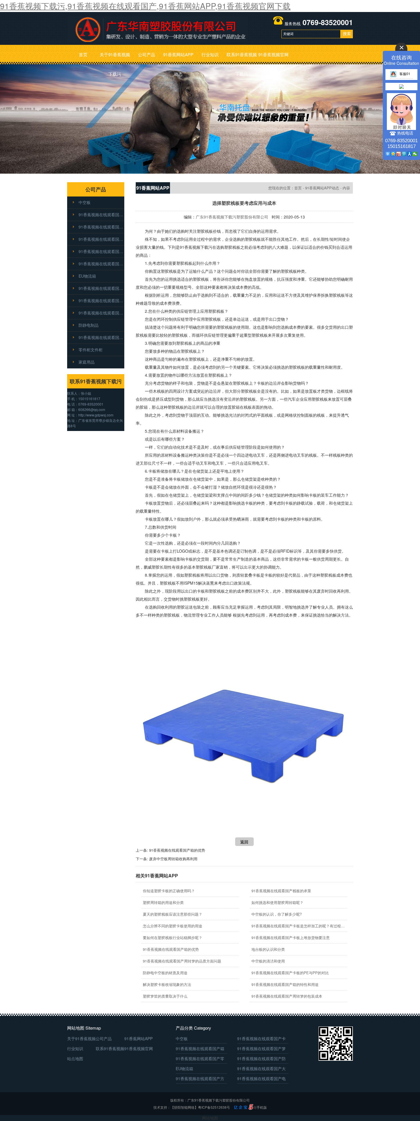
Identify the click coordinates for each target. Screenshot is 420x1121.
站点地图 (75, 1058)
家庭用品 (87, 362)
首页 (83, 54)
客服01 (404, 73)
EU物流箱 (87, 276)
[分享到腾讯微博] (404, 154)
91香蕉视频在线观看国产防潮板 (101, 263)
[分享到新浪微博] (398, 154)
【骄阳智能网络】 (184, 1107)
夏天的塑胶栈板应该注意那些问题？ (172, 914)
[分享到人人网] (409, 154)
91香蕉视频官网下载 (273, 57)
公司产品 (146, 54)
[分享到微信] (415, 154)
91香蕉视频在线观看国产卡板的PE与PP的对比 (290, 972)
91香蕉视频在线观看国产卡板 (101, 214)
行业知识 (210, 54)
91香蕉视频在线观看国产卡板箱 (101, 337)
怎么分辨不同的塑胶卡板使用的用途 (172, 926)
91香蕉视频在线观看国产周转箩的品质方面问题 (182, 961)
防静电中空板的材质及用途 (165, 972)
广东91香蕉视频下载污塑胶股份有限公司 (232, 217)
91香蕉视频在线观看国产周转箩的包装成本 (286, 996)
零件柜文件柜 (91, 349)
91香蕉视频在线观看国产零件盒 (101, 251)
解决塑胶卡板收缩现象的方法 (167, 984)
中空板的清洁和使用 (268, 961)
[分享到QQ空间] (393, 154)
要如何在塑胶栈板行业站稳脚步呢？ (172, 937)
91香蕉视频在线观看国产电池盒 (101, 313)
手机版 (262, 1107)
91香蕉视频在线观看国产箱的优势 (177, 850)
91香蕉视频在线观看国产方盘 (101, 300)
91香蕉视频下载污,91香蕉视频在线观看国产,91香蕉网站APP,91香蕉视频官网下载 (145, 5)
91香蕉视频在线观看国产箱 (101, 227)
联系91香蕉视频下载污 (242, 57)
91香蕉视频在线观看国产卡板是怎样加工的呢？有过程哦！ (298, 926)
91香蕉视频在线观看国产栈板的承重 (281, 890)
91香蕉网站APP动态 (178, 57)
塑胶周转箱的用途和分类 (163, 902)
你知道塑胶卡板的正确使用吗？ (169, 890)
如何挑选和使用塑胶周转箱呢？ (277, 902)
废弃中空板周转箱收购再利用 (173, 858)
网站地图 (210, 1118)
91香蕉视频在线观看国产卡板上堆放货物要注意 (290, 937)
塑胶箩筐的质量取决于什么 (165, 996)
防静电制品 (89, 325)
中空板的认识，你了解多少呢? (276, 914)
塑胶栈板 (205, 231)
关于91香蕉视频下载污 (115, 57)
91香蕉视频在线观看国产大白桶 (101, 288)
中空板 (85, 202)
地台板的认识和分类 (268, 949)
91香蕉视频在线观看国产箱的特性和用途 (285, 984)
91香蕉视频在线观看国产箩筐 (101, 239)
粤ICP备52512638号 (214, 1107)
